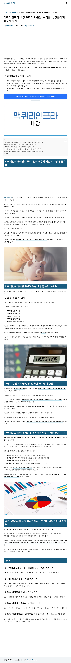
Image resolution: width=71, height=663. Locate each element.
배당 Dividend (13, 12)
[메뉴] (66, 3)
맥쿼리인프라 (8, 198)
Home (6, 12)
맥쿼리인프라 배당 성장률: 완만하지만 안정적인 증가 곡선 (23, 149)
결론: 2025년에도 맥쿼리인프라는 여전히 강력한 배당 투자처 (24, 151)
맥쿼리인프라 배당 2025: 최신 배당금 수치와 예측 (20, 144)
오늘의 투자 (9, 3)
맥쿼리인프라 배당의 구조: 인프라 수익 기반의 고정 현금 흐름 (24, 142)
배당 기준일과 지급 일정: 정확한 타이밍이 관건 (19, 147)
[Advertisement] (35, 43)
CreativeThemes (32, 660)
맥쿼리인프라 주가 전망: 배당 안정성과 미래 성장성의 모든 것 (35, 96)
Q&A (6, 153)
